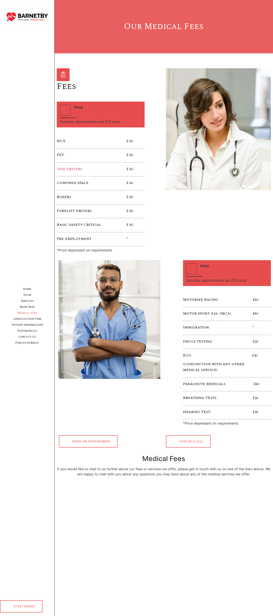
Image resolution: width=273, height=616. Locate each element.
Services (27, 301)
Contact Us (27, 337)
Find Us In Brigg (27, 343)
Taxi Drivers (69, 169)
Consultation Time (27, 319)
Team (27, 295)
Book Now (27, 307)
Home (27, 289)
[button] (21, 606)
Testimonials (27, 331)
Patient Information (27, 325)
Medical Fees (27, 313)
